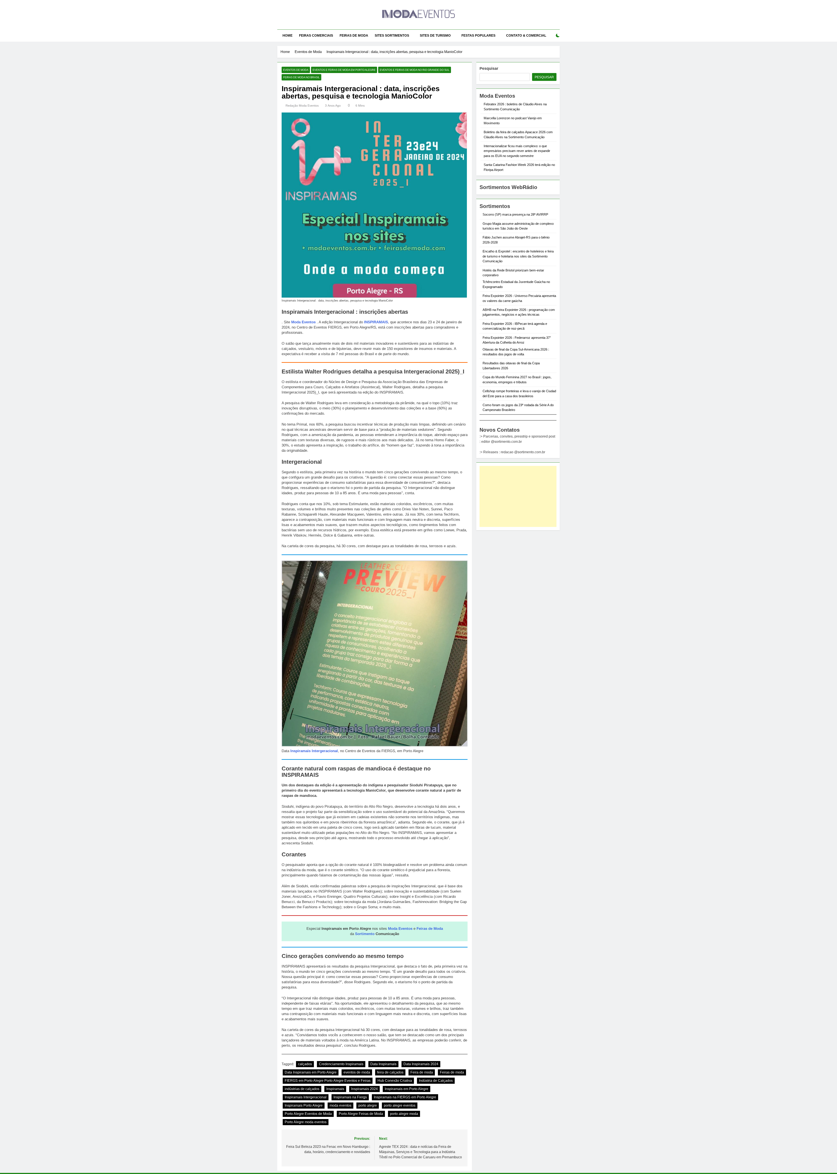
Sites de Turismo (435, 35)
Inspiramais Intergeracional (314, 751)
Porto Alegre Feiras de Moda (361, 1114)
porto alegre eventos (399, 1105)
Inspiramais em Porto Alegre (406, 1089)
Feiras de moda (452, 1072)
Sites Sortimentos (392, 35)
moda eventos (340, 1105)
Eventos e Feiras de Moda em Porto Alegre (344, 70)
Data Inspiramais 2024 (420, 1064)
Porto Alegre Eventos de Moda (308, 1114)
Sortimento (364, 934)
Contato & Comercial (526, 35)
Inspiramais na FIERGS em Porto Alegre (405, 1097)
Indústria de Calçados (436, 1080)
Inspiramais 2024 (364, 1089)
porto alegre (367, 1105)
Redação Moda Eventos (302, 105)
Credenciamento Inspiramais (341, 1064)
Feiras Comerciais (316, 35)
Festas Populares (478, 35)
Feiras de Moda (354, 35)
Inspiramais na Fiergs (350, 1097)
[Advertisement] (518, 496)
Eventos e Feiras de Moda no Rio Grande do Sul (414, 70)
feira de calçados (390, 1072)
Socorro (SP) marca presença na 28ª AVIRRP (515, 214)
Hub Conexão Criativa (395, 1080)
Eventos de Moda (295, 70)
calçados (305, 1064)
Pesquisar (489, 68)
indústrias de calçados (302, 1089)
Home (287, 35)
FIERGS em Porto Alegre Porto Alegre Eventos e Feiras (328, 1080)
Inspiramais (335, 1089)
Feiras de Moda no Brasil (301, 77)
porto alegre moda (404, 1114)
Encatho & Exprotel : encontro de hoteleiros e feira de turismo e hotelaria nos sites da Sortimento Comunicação (518, 256)
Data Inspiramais (383, 1064)
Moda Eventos (303, 322)
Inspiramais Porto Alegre (304, 1105)
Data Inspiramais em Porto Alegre (311, 1072)
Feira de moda (421, 1072)
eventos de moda (357, 1072)
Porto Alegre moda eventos (306, 1122)
